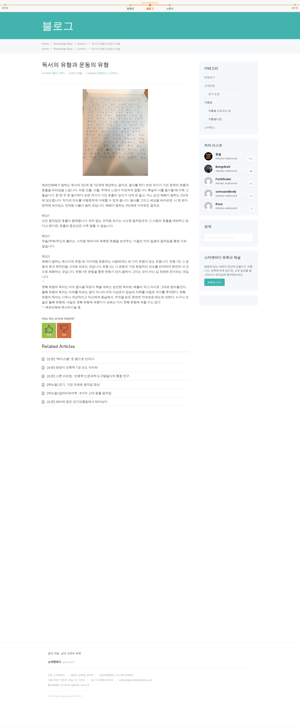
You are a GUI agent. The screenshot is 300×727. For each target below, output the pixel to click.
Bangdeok (223, 167)
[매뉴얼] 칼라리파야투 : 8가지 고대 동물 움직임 (79, 393)
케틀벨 (208, 102)
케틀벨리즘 (215, 119)
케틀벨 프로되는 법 (219, 111)
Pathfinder (223, 179)
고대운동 (209, 85)
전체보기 (102, 73)
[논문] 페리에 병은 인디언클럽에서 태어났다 (77, 401)
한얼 (79, 73)
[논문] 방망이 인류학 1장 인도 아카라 (72, 367)
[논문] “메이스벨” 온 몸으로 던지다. (71, 359)
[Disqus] (115, 470)
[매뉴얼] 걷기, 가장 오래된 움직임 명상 (73, 384)
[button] (49, 330)
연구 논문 (214, 94)
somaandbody (226, 191)
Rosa (219, 204)
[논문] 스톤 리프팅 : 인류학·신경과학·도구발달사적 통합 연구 (88, 376)
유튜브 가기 (214, 282)
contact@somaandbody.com (135, 680)
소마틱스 (113, 73)
